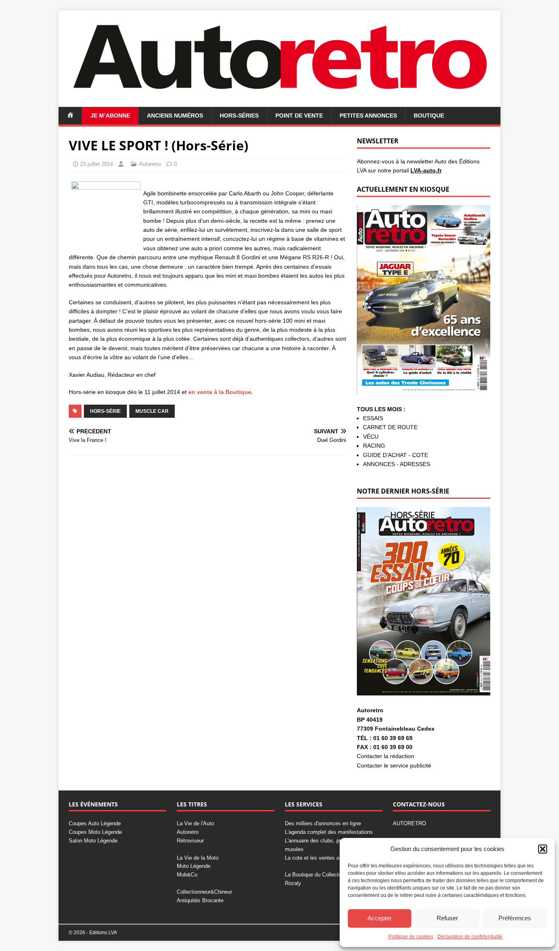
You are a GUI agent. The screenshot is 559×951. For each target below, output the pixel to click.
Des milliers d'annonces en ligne (323, 823)
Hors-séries (239, 115)
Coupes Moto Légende (95, 832)
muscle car (152, 411)
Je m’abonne (110, 115)
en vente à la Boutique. (220, 392)
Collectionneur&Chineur (204, 892)
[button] (543, 849)
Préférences (514, 918)
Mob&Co (187, 875)
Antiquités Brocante (200, 900)
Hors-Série (105, 411)
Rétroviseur (190, 841)
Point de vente (299, 115)
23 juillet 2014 (96, 164)
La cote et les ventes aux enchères (326, 858)
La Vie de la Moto (198, 858)
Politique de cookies (410, 937)
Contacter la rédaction (385, 756)
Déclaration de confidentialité (470, 937)
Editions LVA (103, 932)
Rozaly (293, 883)
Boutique (429, 115)
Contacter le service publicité (394, 765)
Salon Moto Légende (93, 841)
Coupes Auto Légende (95, 823)
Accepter (379, 918)
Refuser (447, 918)
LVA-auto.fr (426, 170)
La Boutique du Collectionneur (320, 875)
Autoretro (150, 164)
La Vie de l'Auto (195, 823)
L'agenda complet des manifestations (329, 832)
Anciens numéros (175, 115)
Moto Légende (193, 866)
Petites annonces (368, 115)
